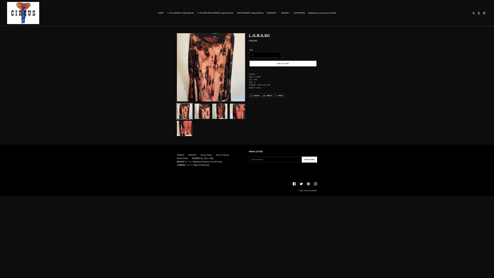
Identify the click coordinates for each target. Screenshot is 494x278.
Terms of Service (222, 155)
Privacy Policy (206, 155)
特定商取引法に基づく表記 (203, 158)
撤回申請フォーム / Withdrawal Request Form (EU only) (199, 162)
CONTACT (192, 155)
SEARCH (180, 155)
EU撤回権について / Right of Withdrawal (193, 165)
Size (251, 50)
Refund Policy (182, 158)
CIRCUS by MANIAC (310, 190)
